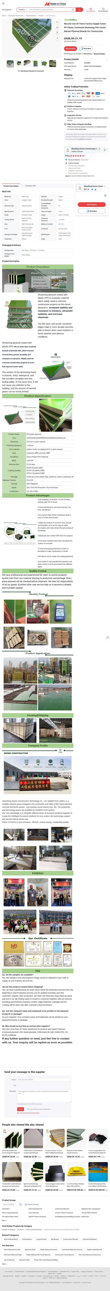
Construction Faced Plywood (64, 1255)
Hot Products (9, 1271)
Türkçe (44, 1278)
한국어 (85, 1276)
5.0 (85, 189)
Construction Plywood (70, 1239)
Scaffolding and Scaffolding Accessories (68, 1217)
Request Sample (99, 54)
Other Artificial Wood (11, 1239)
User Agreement (67, 1282)
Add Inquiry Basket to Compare (32, 71)
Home (4, 15)
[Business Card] (105, 195)
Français (39, 1276)
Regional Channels (87, 1271)
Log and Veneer (41, 1239)
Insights (59, 1273)
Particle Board (27, 1239)
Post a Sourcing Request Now (28, 1113)
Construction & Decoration (15, 15)
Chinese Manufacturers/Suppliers (36, 1271)
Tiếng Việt (52, 1278)
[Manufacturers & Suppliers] (55, 4)
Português (32, 1276)
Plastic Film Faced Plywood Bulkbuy (46, 1260)
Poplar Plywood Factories (48, 1250)
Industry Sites (75, 1271)
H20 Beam (5, 1209)
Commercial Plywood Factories (72, 1250)
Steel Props (85, 1217)
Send (20, 1109)
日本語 (91, 1276)
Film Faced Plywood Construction (90, 1255)
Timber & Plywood (31, 15)
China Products (19, 1271)
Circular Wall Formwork (89, 1213)
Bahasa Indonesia (62, 1278)
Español (24, 1276)
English (17, 1276)
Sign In (67, 176)
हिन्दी (96, 1276)
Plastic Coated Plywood (10, 1213)
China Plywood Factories (12, 1250)
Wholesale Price (64, 1271)
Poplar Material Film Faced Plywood (38, 1255)
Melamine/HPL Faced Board (90, 1209)
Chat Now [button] (87, 49)
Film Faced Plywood (35, 1209)
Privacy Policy (87, 1282)
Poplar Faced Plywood (94, 1250)
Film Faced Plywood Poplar (13, 1255)
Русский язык (48, 1276)
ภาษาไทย (102, 1276)
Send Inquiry (70, 49)
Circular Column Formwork (64, 1213)
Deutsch (63, 1276)
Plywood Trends (24, 1260)
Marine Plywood (50, 15)
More (4, 1264)
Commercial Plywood (62, 1209)
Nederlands (71, 1276)
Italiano (56, 1276)
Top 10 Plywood (9, 1260)
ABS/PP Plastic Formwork (37, 1217)
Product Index (99, 1271)
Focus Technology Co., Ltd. (41, 1282)
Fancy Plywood (34, 1213)
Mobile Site (51, 1273)
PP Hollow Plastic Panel (10, 1217)
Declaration (77, 1282)
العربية (79, 1276)
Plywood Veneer (30, 1250)
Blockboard (55, 1239)
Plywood (41, 15)
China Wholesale (53, 1271)
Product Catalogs (32, 1204)
